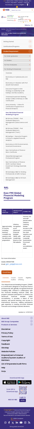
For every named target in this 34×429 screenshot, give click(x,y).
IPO (30, 1)
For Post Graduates (10, 65)
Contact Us (16, 4)
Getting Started (8, 42)
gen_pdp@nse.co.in (14, 264)
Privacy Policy (7, 333)
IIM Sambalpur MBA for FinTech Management (16, 179)
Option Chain (10, 1)
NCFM (22, 400)
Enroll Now (7, 272)
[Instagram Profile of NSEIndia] (25, 423)
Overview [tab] (6, 278)
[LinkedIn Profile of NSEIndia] (16, 423)
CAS (4, 1)
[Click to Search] (32, 10)
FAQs (3, 371)
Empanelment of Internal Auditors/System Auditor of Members (13, 357)
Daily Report (14, 2)
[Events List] (17, 7)
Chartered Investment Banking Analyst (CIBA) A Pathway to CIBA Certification (17, 99)
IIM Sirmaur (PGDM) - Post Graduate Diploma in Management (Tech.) (14, 130)
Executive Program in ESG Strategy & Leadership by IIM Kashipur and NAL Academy (15, 91)
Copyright (5, 340)
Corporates (26, 2)
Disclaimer (5, 329)
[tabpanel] (24, 18)
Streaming (10, 20)
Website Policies (8, 351)
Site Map (5, 348)
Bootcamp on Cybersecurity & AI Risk (16, 78)
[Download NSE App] (9, 382)
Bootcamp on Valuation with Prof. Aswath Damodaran (17, 84)
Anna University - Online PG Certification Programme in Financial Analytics (15, 107)
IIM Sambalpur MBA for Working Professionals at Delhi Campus (16, 173)
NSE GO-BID (12, 400)
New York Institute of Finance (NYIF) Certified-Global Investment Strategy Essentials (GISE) (16, 165)
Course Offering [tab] (21, 279)
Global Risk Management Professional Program (14, 157)
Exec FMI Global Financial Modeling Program (14, 113)
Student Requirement (10, 51)
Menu (28, 25)
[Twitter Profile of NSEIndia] (12, 423)
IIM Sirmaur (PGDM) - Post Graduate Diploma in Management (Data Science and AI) (17, 121)
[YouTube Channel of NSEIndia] (21, 423)
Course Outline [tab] (13, 279)
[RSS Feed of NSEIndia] (29, 423)
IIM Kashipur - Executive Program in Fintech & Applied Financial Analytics (16, 138)
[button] (30, 21)
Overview (9, 73)
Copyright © (9, 410)
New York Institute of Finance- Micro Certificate (16, 151)
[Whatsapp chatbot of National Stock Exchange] (5, 423)
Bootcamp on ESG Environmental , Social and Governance (17, 145)
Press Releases (8, 4)
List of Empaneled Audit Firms (14, 364)
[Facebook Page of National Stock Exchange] (8, 423)
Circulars (7, 2)
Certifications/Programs (11, 46)
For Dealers (8, 60)
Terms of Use (7, 336)
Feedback (5, 344)
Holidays (20, 2)
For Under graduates (11, 56)
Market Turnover (18, 1)
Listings (26, 1)
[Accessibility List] (27, 4)
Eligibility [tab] (28, 278)
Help (3, 368)
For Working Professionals (12, 69)
